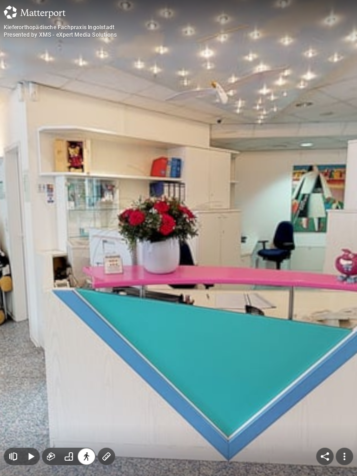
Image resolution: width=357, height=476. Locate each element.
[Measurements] (106, 456)
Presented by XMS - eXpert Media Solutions (60, 35)
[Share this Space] (325, 456)
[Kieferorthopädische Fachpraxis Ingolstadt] (178, 238)
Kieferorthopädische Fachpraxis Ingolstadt (59, 27)
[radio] (51, 456)
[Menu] (344, 456)
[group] (69, 456)
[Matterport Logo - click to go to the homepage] (34, 12)
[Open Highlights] (13, 456)
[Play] (30, 456)
